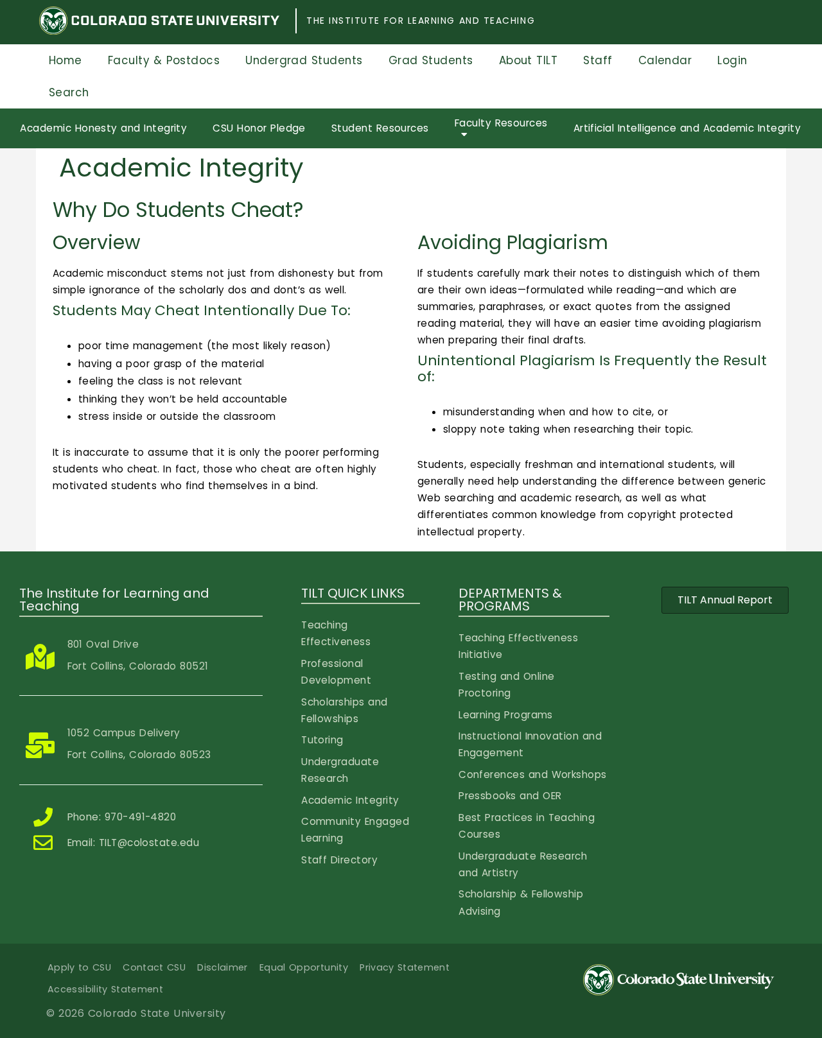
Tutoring (322, 740)
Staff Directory (339, 860)
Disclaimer (222, 967)
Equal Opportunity (303, 967)
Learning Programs (506, 715)
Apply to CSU (79, 967)
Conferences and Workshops (533, 774)
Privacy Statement (405, 967)
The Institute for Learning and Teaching (420, 20)
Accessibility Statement (105, 989)
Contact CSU (154, 967)
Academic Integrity (350, 800)
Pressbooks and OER (510, 795)
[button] (725, 600)
